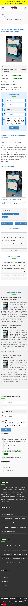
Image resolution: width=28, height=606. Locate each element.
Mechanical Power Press (10, 240)
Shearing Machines (8, 234)
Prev (6, 223)
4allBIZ (22, 601)
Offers (5, 66)
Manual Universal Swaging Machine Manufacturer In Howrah (15, 271)
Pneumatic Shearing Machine (11, 199)
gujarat (6, 217)
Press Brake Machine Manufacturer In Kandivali (15, 275)
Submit (13, 128)
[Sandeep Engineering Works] (14, 8)
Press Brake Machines (9, 247)
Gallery (5, 585)
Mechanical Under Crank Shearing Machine (14, 243)
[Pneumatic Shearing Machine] (14, 184)
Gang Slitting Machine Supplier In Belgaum (14, 262)
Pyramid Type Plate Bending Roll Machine (14, 237)
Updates (6, 16)
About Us (6, 577)
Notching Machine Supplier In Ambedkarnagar (15, 268)
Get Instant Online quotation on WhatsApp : (14, 2)
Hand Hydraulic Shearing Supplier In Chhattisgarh (15, 265)
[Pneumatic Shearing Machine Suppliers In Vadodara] (14, 49)
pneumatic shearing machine (11, 214)
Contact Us (6, 590)
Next (22, 223)
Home (2, 14)
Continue (22, 321)
